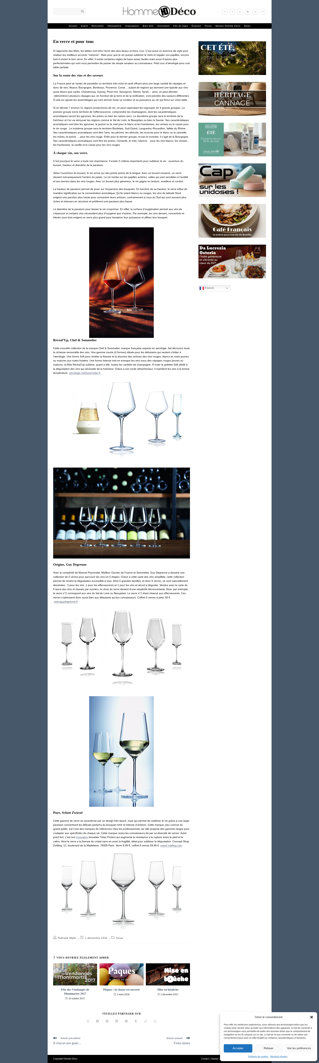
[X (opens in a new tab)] (225, 12)
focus (119, 937)
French (209, 288)
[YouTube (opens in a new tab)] (248, 12)
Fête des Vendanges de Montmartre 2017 (75, 991)
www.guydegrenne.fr (66, 601)
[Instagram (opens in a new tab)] (240, 12)
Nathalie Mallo (67, 937)
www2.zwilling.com (171, 845)
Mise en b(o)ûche (168, 989)
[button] (311, 1017)
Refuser (268, 1048)
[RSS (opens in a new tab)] (255, 12)
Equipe (215, 1058)
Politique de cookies (258, 1056)
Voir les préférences (299, 1048)
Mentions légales (278, 1056)
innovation (82, 837)
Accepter (238, 1048)
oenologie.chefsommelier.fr (85, 372)
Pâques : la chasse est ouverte (121, 989)
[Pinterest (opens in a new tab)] (232, 12)
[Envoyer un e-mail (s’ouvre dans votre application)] (263, 12)
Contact (205, 1058)
